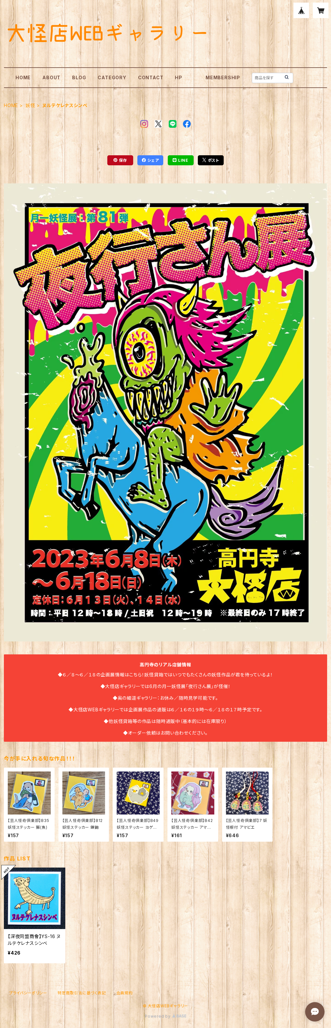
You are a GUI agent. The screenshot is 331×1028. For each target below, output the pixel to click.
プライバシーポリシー (28, 992)
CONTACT (151, 77)
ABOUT (51, 77)
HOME (23, 77)
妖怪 (30, 105)
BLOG (79, 77)
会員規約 (124, 992)
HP (178, 77)
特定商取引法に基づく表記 (82, 992)
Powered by (158, 1016)
